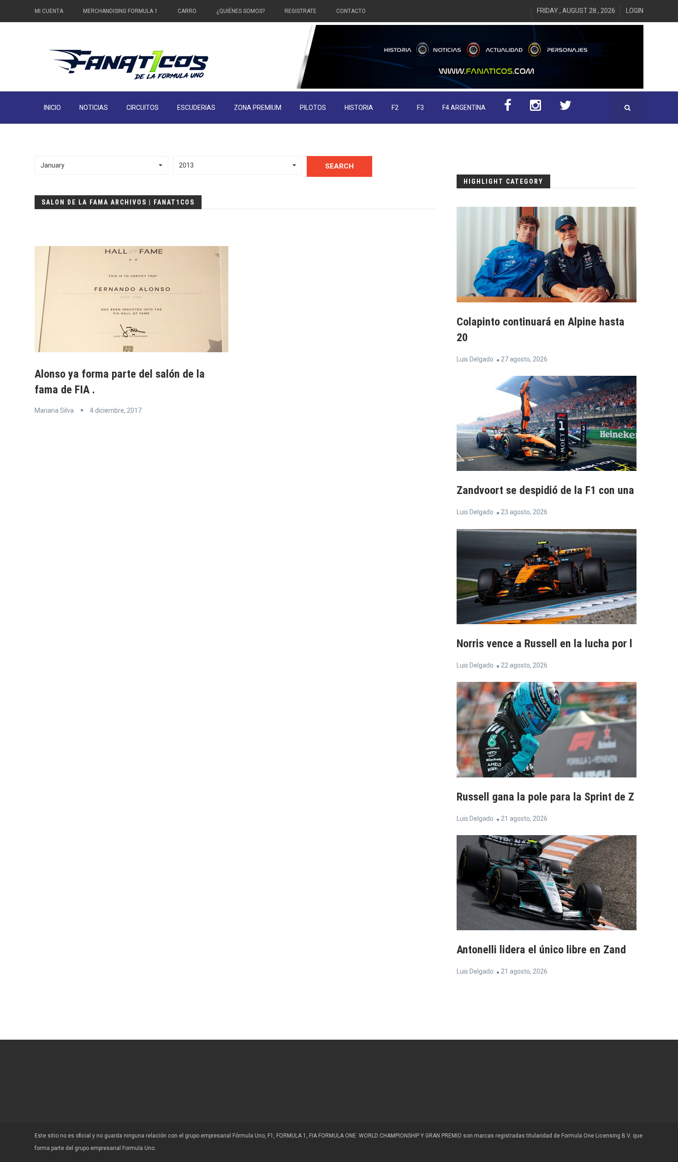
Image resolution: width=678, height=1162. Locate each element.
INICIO (52, 107)
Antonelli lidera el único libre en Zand (541, 949)
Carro (187, 11)
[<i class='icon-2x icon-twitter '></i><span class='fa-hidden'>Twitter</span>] (565, 107)
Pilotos (313, 107)
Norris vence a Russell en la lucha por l (544, 643)
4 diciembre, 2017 (116, 410)
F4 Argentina (464, 107)
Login (634, 10)
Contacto (351, 11)
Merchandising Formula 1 (120, 11)
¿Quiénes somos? (240, 11)
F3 (420, 107)
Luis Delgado (475, 359)
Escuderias (196, 107)
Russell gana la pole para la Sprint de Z (545, 796)
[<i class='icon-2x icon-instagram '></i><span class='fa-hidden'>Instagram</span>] (535, 107)
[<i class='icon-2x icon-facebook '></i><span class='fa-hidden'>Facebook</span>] (508, 107)
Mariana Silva (54, 410)
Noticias (93, 107)
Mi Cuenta (49, 11)
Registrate (300, 11)
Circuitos (142, 107)
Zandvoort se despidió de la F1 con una (545, 490)
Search (339, 166)
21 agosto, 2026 (524, 818)
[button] (101, 165)
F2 (395, 107)
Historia (359, 107)
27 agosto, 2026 (524, 359)
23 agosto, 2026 (524, 512)
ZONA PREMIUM (257, 107)
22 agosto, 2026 (524, 665)
